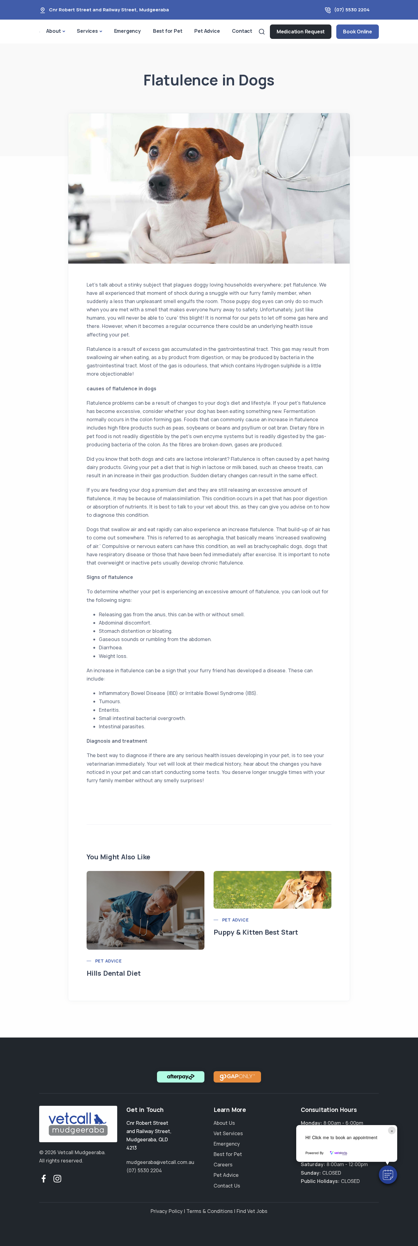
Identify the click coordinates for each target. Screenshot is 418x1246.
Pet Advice (207, 31)
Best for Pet (167, 31)
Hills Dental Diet (114, 973)
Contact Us (227, 1185)
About (53, 31)
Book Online (357, 31)
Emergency (127, 31)
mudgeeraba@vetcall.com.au (160, 1162)
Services (87, 31)
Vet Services (228, 1133)
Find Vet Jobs (252, 1211)
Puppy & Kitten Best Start (256, 932)
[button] (388, 1174)
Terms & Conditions (209, 1211)
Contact (242, 31)
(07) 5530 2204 (352, 9)
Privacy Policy (167, 1211)
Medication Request (301, 31)
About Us (224, 1123)
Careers (223, 1164)
